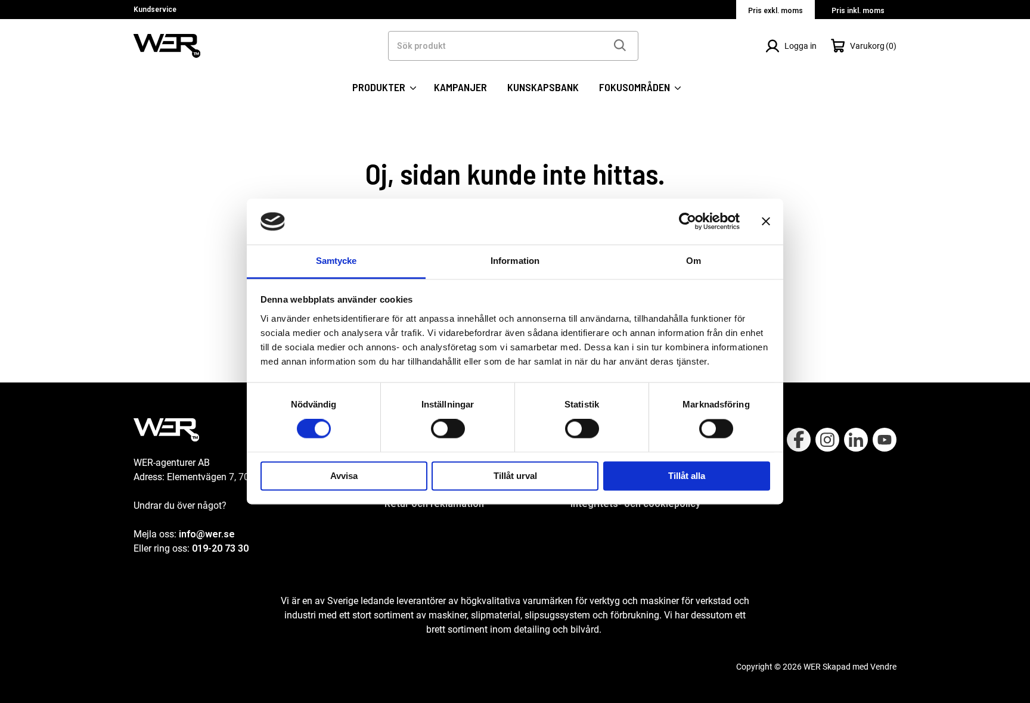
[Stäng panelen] (766, 221)
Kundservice (155, 9)
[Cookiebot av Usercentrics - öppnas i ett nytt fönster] (687, 222)
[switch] (448, 428)
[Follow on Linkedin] (856, 440)
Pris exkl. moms (775, 11)
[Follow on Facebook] (799, 440)
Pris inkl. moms (858, 11)
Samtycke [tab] (336, 261)
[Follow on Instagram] (827, 440)
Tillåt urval (515, 476)
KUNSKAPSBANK (543, 87)
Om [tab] (693, 261)
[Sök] (619, 46)
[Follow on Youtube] (884, 440)
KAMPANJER (460, 87)
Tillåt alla (686, 476)
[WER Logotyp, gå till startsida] (167, 45)
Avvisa (344, 476)
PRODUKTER (380, 87)
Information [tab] (515, 261)
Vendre (883, 666)
